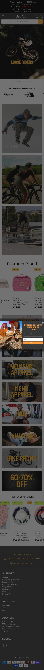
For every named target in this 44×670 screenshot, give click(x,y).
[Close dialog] (42, 322)
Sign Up (33, 342)
